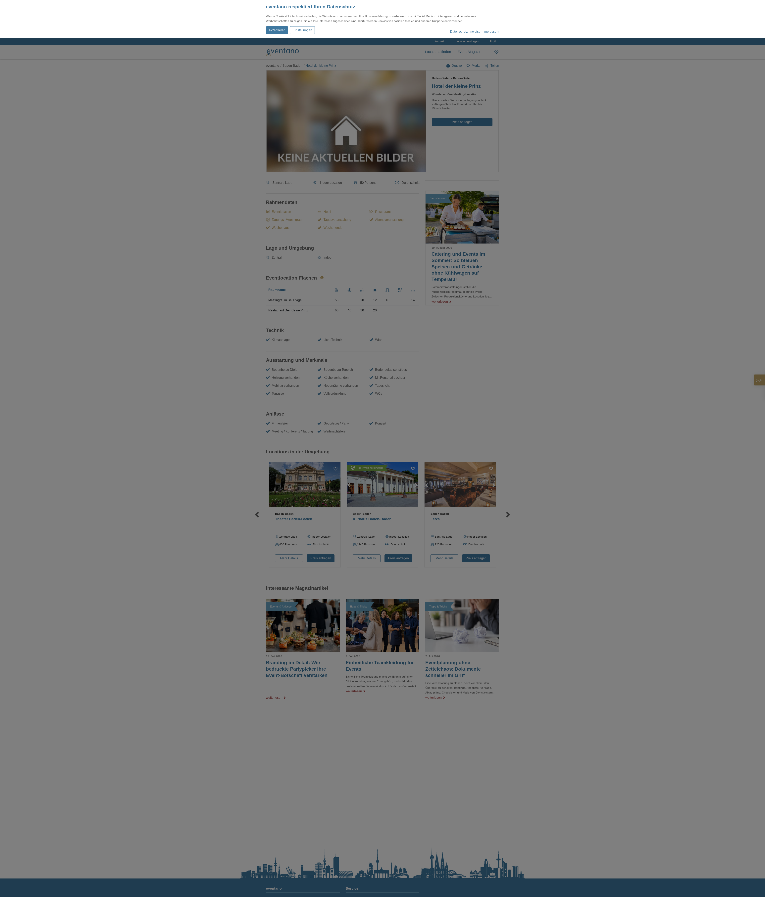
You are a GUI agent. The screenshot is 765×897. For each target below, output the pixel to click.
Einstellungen (302, 30)
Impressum (491, 31)
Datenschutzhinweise (465, 31)
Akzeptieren (277, 30)
